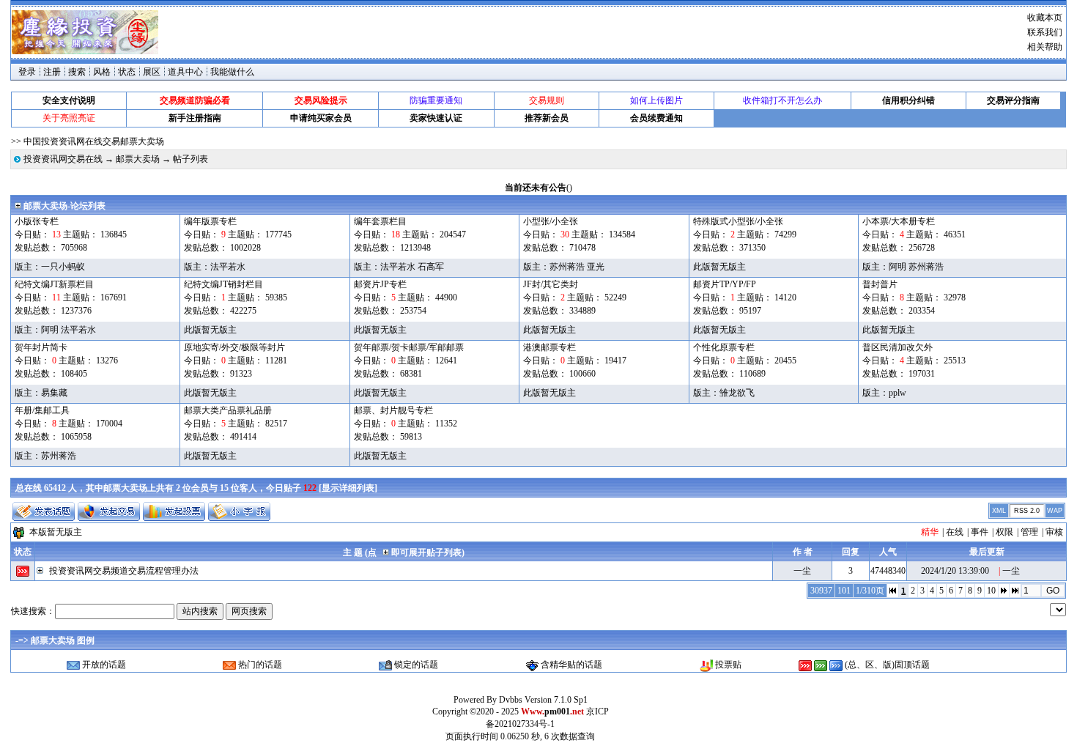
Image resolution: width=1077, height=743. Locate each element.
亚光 (595, 267)
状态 (23, 552)
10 (991, 590)
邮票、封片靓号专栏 (393, 410)
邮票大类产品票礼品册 (228, 410)
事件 (979, 532)
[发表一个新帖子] (43, 511)
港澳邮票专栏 (549, 347)
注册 (52, 72)
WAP (1054, 510)
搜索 (77, 72)
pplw (897, 393)
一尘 (802, 571)
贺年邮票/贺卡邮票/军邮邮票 (409, 347)
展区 (151, 72)
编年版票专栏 (210, 221)
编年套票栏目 (380, 221)
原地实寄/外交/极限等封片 (234, 347)
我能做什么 (232, 72)
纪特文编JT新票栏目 (54, 284)
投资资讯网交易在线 (63, 159)
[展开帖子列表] (42, 571)
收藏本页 (1044, 17)
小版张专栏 (37, 221)
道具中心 (185, 72)
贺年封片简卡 (41, 347)
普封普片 (880, 284)
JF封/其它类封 (550, 284)
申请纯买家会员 (321, 118)
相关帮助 (1044, 47)
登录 (27, 72)
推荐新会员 (547, 118)
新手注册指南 (195, 118)
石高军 (431, 267)
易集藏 (54, 393)
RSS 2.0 (1027, 510)
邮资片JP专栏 (380, 284)
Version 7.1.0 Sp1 (556, 700)
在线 (954, 532)
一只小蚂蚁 (63, 267)
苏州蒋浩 (567, 267)
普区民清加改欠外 (897, 347)
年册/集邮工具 (42, 410)
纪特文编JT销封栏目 (223, 284)
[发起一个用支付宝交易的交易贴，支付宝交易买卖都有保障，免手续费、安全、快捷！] (109, 511)
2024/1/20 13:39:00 (955, 571)
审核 (1054, 532)
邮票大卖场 (138, 159)
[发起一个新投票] (174, 511)
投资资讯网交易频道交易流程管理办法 (124, 571)
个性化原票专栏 (724, 347)
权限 (1004, 532)
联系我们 (1044, 32)
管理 (1029, 532)
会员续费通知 (656, 118)
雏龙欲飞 (737, 393)
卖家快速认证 (436, 118)
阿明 (897, 267)
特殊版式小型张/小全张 (738, 221)
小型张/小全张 (550, 221)
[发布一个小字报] (239, 511)
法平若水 (227, 267)
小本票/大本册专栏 (898, 221)
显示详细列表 (348, 488)
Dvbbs (510, 700)
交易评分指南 (1013, 100)
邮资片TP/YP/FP (724, 284)
